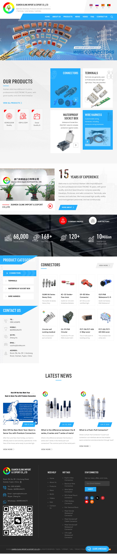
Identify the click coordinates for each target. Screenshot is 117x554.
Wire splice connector (69, 491)
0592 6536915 (15, 322)
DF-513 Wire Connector (85, 296)
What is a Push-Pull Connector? (93, 430)
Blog (58, 549)
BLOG (52, 495)
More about (67, 208)
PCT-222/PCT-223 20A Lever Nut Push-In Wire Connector (105, 331)
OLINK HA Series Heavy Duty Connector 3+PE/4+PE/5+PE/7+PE (49, 296)
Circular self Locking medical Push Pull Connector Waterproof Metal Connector (49, 331)
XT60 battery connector (69, 503)
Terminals (91, 73)
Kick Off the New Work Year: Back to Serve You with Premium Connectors (19, 432)
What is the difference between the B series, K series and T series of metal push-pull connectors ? (58, 432)
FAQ (92, 17)
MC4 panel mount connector (71, 497)
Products (67, 17)
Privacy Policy (80, 549)
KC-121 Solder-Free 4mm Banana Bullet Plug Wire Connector (67, 296)
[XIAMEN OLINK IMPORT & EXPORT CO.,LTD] (8, 8)
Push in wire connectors (69, 479)
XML (71, 549)
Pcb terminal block (71, 508)
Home (47, 17)
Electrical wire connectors (70, 485)
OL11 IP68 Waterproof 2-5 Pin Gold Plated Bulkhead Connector (105, 296)
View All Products (11, 103)
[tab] (71, 221)
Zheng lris (13, 338)
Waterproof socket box (70, 116)
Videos (52, 498)
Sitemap (65, 549)
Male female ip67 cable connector (71, 521)
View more (103, 266)
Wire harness (93, 115)
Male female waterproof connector (69, 514)
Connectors (70, 73)
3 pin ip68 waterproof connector (69, 535)
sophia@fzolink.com (17, 346)
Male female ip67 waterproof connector (71, 527)
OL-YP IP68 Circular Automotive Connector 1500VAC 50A (66, 331)
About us (56, 17)
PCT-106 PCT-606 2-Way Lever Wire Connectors (87, 331)
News (77, 17)
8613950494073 (15, 330)
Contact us (102, 17)
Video (85, 17)
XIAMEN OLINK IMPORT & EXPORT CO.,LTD (32, 5)
